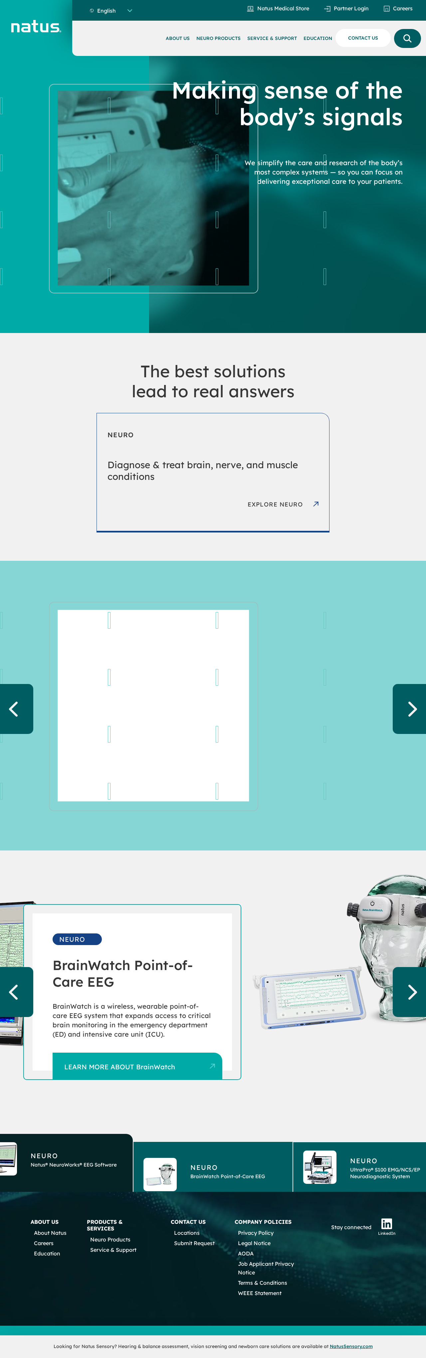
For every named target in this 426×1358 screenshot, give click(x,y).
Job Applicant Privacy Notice (266, 1268)
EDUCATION (318, 38)
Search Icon (407, 38)
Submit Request (194, 1243)
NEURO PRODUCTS (218, 38)
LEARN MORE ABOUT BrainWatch (119, 1067)
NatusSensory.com (351, 1346)
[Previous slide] (16, 709)
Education (47, 1253)
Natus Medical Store (283, 8)
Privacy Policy (256, 1232)
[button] (213, 1163)
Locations (187, 1232)
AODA (246, 1253)
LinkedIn (386, 1233)
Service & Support (113, 1249)
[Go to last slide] (16, 992)
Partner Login (351, 8)
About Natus (50, 1232)
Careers (403, 8)
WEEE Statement (260, 1293)
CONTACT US (363, 38)
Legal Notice (254, 1243)
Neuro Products (356, 787)
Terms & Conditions (262, 1282)
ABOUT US (178, 38)
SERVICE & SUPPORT (272, 38)
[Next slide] (409, 709)
